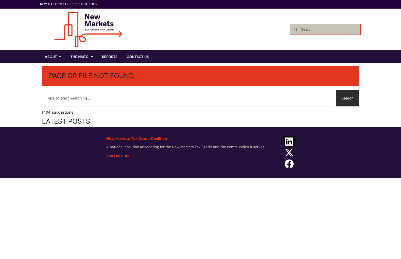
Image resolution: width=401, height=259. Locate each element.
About (51, 56)
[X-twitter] (289, 152)
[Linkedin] (289, 141)
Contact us (117, 155)
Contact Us (138, 56)
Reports (109, 56)
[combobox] (188, 98)
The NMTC (79, 56)
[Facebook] (289, 163)
